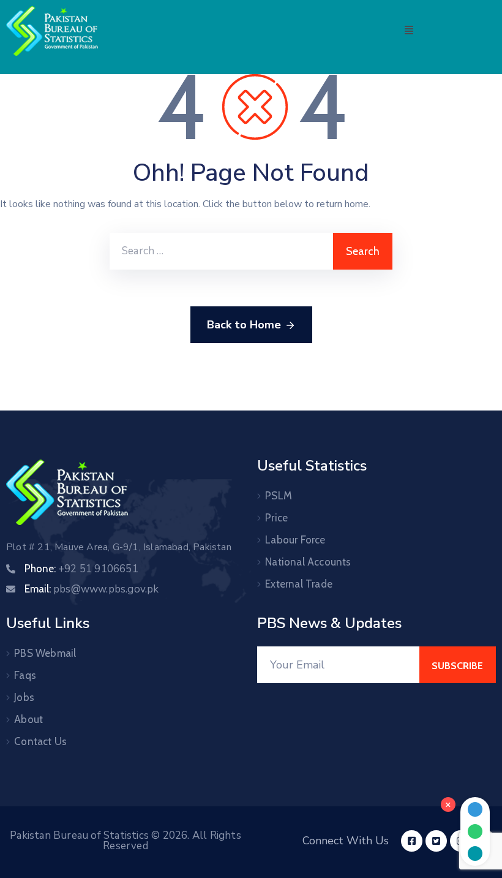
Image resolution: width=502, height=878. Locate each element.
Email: (91, 589)
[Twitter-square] (436, 841)
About (28, 719)
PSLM (278, 496)
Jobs (24, 697)
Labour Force (295, 540)
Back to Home (244, 324)
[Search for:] (221, 251)
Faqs (25, 675)
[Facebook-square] (411, 841)
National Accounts (308, 562)
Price (276, 518)
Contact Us (40, 741)
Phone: (81, 568)
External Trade (298, 584)
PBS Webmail (45, 653)
